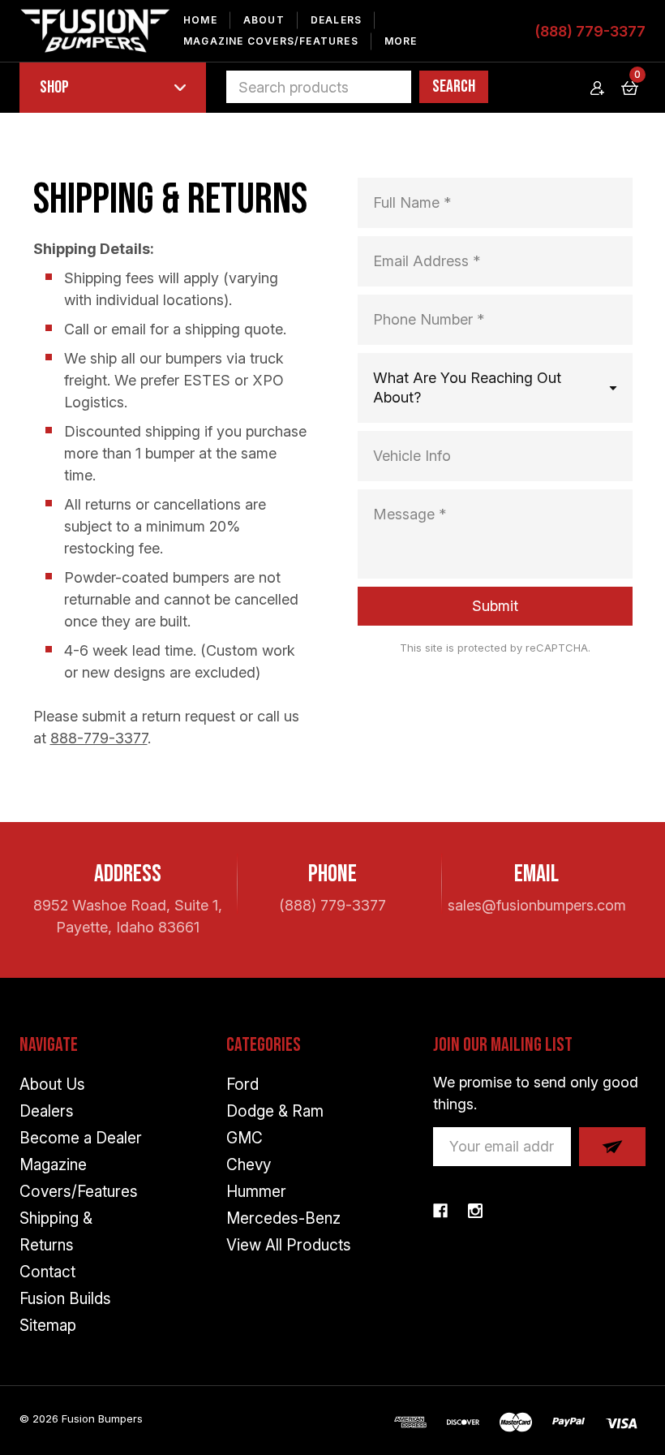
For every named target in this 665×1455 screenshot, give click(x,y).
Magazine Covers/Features (270, 41)
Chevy (248, 1165)
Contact (47, 1272)
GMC (244, 1138)
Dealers (336, 20)
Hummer (256, 1191)
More (401, 41)
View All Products (288, 1245)
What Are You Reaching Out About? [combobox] (467, 387)
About (264, 20)
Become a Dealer (80, 1138)
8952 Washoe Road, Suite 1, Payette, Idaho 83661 (127, 916)
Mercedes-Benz (283, 1218)
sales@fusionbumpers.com (537, 905)
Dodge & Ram (275, 1111)
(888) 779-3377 (590, 31)
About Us (52, 1084)
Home (200, 20)
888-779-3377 (99, 738)
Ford (242, 1084)
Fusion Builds (65, 1298)
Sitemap (47, 1325)
